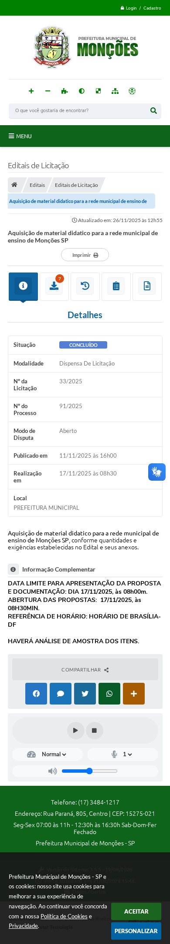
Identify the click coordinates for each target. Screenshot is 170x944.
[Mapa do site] (115, 91)
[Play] (76, 730)
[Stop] (94, 730)
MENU (24, 136)
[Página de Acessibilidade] (132, 91)
